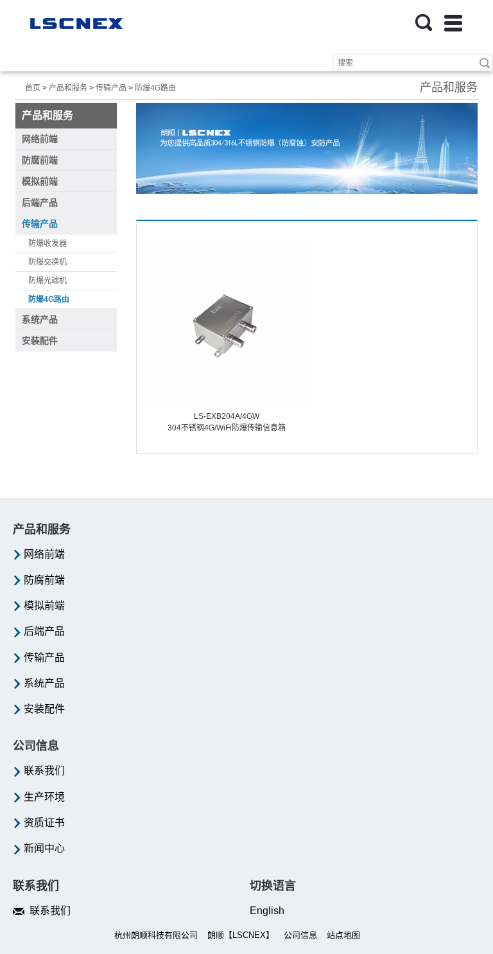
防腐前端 (43, 579)
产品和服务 (68, 88)
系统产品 (43, 683)
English (267, 910)
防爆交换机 (47, 262)
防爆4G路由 (155, 88)
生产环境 (43, 796)
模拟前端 (43, 605)
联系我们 (43, 770)
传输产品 (111, 88)
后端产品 (43, 631)
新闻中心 (43, 848)
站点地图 (343, 935)
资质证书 (43, 822)
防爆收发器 (47, 243)
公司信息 (300, 935)
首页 (32, 88)
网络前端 (43, 554)
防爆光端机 (47, 280)
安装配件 (43, 708)
